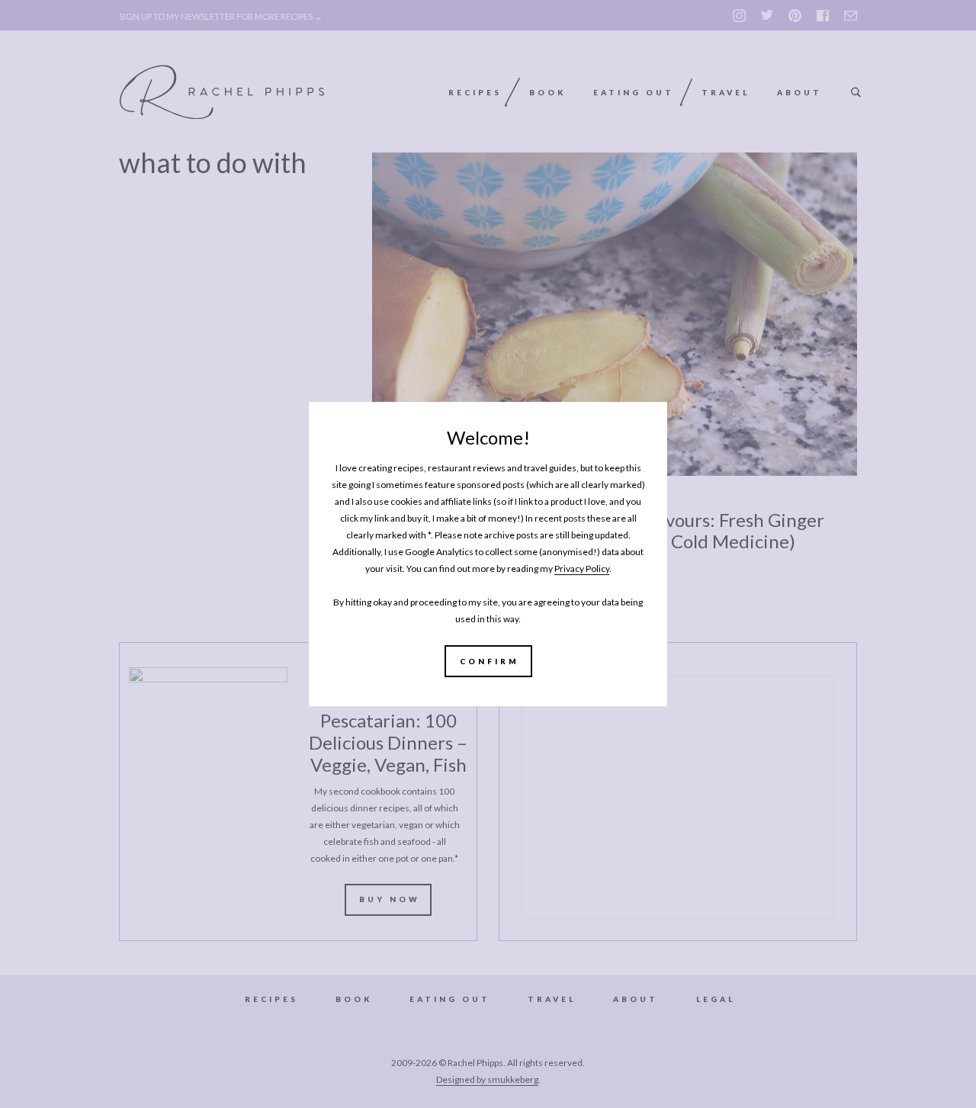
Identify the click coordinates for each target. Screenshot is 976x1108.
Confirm (489, 661)
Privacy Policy (581, 568)
